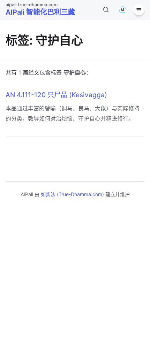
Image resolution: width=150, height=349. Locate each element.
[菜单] (138, 9)
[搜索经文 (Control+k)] (106, 10)
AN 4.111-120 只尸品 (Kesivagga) (56, 95)
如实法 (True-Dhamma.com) (72, 194)
